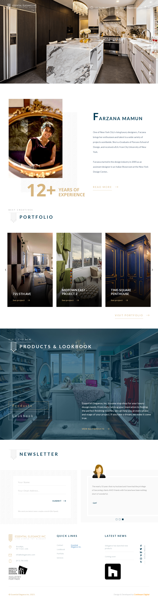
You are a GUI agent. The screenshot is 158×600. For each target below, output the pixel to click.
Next (152, 270)
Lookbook (23, 416)
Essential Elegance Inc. (76, 546)
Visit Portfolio (129, 315)
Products (22, 405)
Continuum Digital (141, 594)
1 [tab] (150, 66)
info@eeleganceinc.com (131, 7)
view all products (93, 429)
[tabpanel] (79, 42)
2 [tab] (150, 73)
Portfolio (60, 553)
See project (19, 300)
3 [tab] (150, 80)
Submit (57, 501)
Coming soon (110, 556)
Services (60, 558)
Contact (60, 545)
